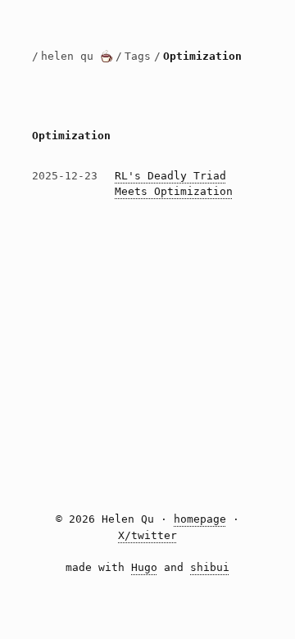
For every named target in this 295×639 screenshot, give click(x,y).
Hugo (144, 567)
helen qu (70, 56)
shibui (209, 567)
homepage (200, 519)
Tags (138, 56)
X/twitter (147, 535)
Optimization (202, 56)
